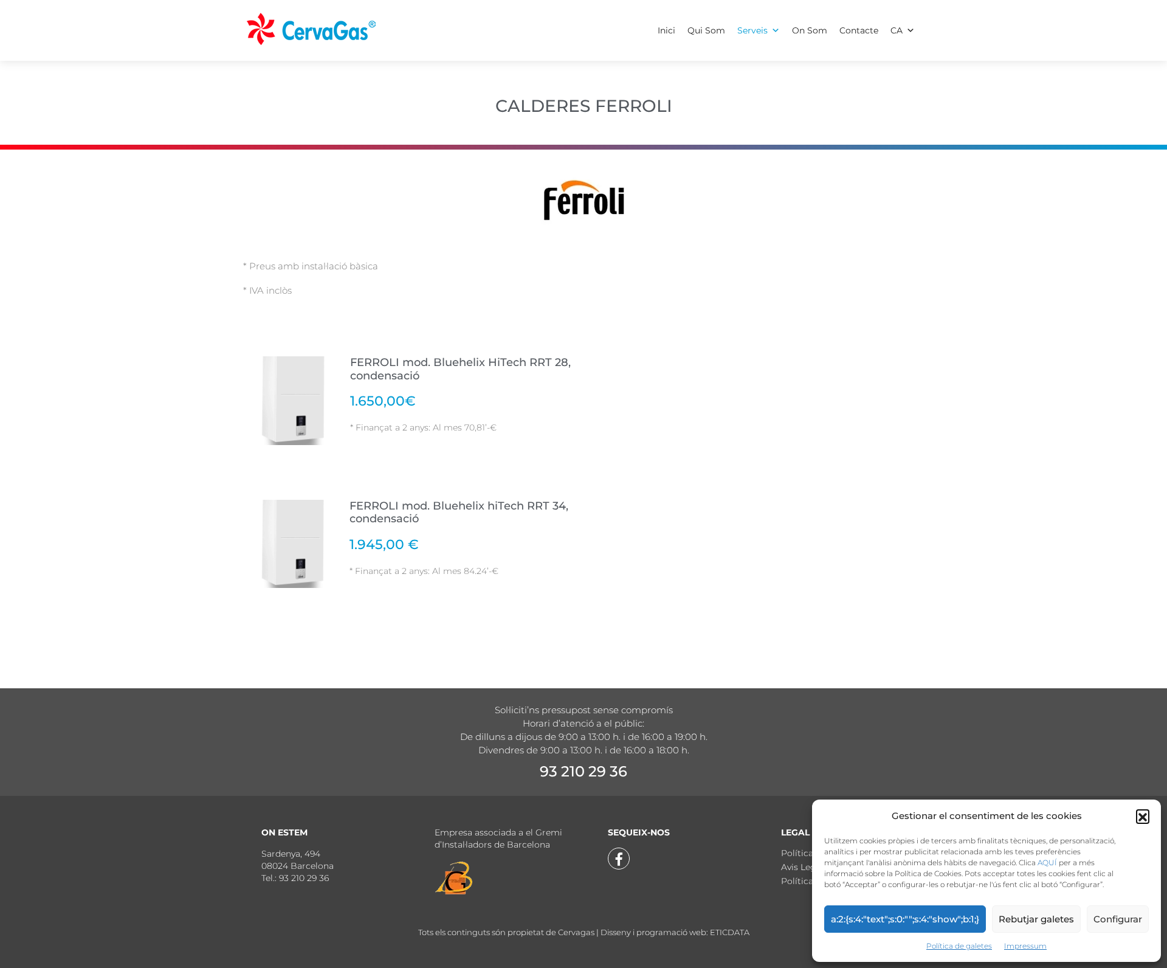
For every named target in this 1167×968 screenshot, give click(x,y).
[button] (1143, 816)
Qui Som (706, 30)
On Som (809, 30)
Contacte (858, 30)
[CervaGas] (311, 27)
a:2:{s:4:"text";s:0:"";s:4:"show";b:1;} (905, 919)
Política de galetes (959, 945)
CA (896, 30)
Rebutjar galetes (1036, 919)
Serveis (752, 30)
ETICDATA (729, 932)
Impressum (1025, 945)
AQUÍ (1047, 862)
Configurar (1117, 919)
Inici (666, 30)
